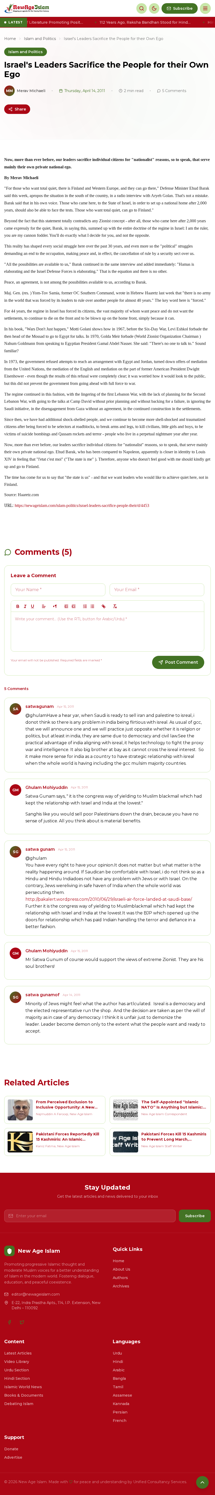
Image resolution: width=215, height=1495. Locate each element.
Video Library (16, 1361)
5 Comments (174, 90)
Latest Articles (18, 1353)
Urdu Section (16, 1370)
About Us (121, 1269)
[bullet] (92, 606)
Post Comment (181, 662)
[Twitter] (22, 1322)
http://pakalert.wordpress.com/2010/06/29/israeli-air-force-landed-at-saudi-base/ (108, 899)
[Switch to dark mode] (154, 8)
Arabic (119, 1370)
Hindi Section (17, 1378)
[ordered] (85, 606)
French (119, 1420)
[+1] (73, 606)
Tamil (118, 1387)
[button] (43, 606)
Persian (120, 1412)
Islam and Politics (40, 38)
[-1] (66, 606)
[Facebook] (9, 1322)
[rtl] (55, 606)
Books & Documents (23, 1395)
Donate (11, 1449)
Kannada (121, 1403)
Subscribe (195, 1216)
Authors (120, 1277)
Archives (121, 1286)
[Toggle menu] (205, 8)
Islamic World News (23, 1387)
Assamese (122, 1395)
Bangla (119, 1378)
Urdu (117, 1353)
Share (20, 109)
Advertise (13, 1457)
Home (10, 38)
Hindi (118, 1361)
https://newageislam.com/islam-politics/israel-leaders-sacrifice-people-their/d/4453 (82, 505)
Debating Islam (18, 1403)
